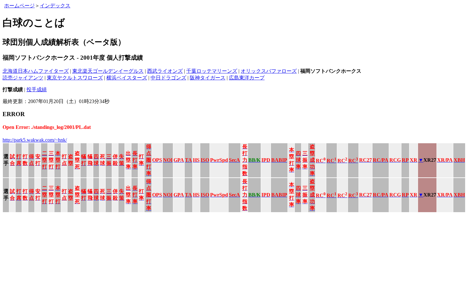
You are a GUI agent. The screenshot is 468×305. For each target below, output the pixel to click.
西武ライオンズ (165, 71)
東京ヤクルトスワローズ (75, 77)
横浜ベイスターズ (126, 77)
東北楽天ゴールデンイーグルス (108, 71)
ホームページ (19, 5)
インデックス (55, 5)
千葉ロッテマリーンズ (211, 71)
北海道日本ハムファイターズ (36, 71)
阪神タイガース (207, 77)
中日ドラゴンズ (168, 77)
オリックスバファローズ (269, 71)
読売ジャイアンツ (23, 77)
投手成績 (36, 89)
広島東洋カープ (247, 77)
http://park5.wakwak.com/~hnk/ (35, 140)
